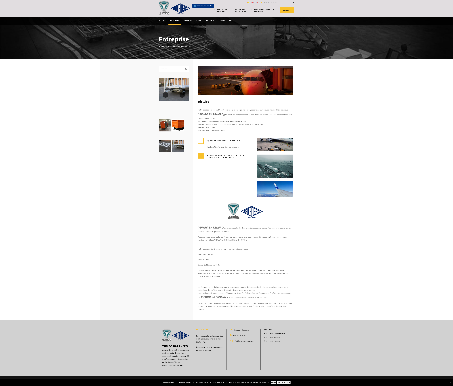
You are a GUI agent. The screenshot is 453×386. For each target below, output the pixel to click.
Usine (198, 20)
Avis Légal (268, 329)
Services (188, 20)
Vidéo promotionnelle (204, 6)
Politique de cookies (272, 341)
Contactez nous (225, 20)
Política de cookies (284, 382)
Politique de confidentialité (274, 333)
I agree (273, 382)
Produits (210, 20)
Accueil (162, 20)
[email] (293, 2)
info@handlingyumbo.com (244, 341)
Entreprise (175, 20)
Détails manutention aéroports (174, 98)
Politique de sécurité (272, 337)
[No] (450, 383)
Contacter (287, 10)
